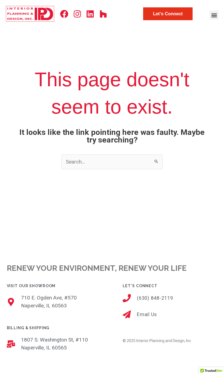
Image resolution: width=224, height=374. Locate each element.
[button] (214, 15)
